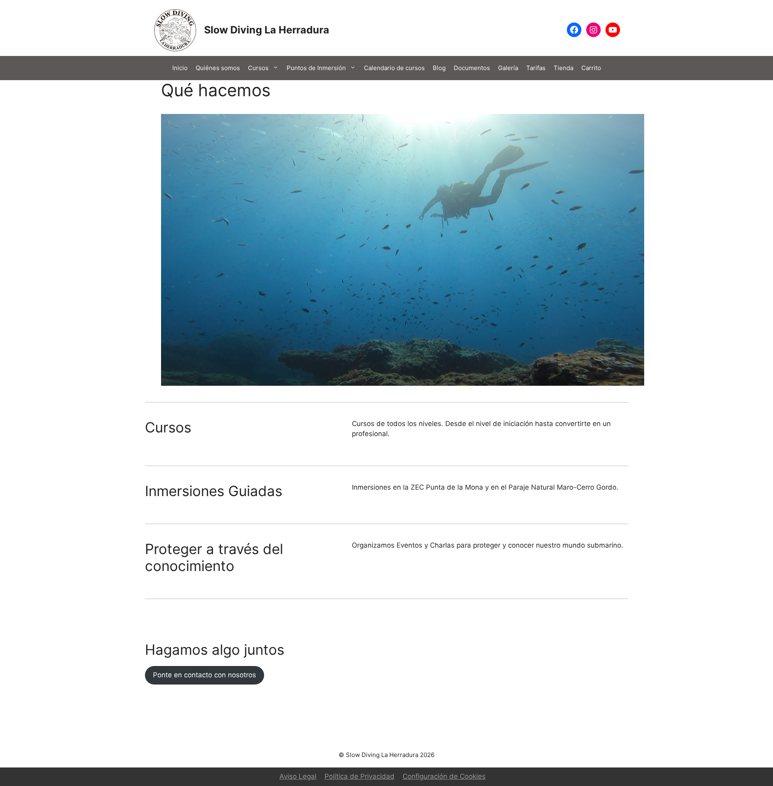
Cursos (258, 68)
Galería (508, 68)
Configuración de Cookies (444, 776)
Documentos (472, 68)
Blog (439, 68)
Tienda (563, 68)
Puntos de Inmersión (316, 68)
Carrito (591, 68)
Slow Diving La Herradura (266, 30)
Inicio (180, 68)
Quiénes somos (218, 68)
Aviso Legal (297, 776)
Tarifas (536, 68)
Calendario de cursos (394, 68)
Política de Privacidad (359, 776)
